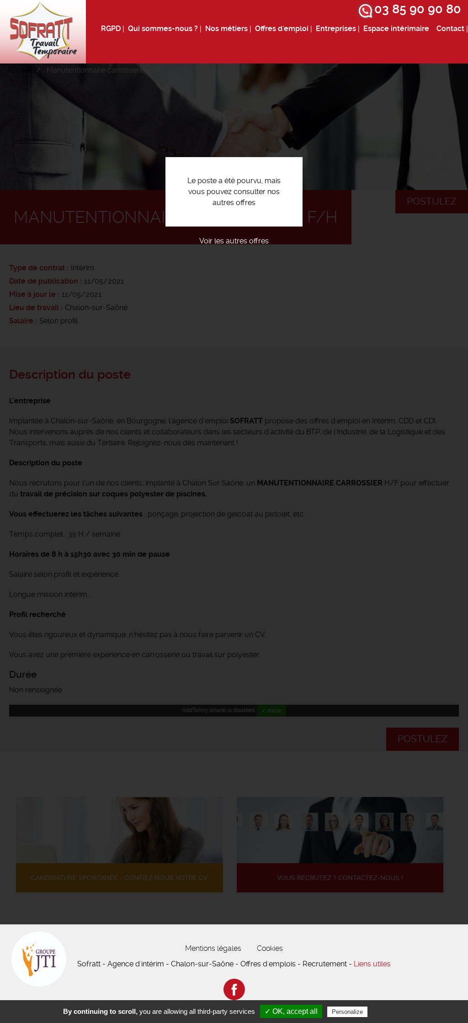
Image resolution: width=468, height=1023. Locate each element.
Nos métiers (226, 28)
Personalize (347, 1011)
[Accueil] (43, 31)
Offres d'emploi (281, 28)
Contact (450, 28)
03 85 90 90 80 (417, 9)
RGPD (111, 28)
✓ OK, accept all (291, 1011)
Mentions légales (213, 948)
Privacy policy (391, 1011)
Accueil (19, 70)
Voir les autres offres (234, 241)
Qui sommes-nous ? (163, 28)
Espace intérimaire (396, 28)
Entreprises (336, 28)
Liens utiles (372, 964)
